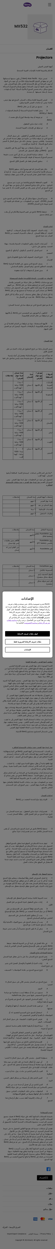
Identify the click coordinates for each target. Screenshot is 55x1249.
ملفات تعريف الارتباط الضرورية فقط (27, 641)
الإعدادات (27, 649)
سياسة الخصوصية (30, 623)
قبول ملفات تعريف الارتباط (27, 634)
